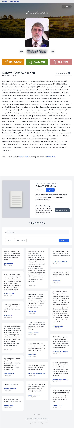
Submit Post (63, 240)
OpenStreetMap (39, 423)
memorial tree (24, 157)
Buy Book (50, 190)
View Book (40, 190)
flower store (51, 157)
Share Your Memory (62, 210)
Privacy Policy (32, 420)
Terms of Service (42, 420)
